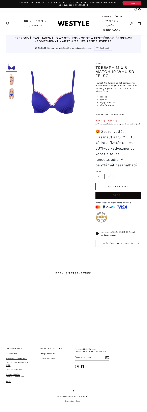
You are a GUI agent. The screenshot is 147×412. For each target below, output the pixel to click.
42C (109, 176)
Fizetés (118, 195)
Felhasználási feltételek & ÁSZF (17, 364)
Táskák (111, 21)
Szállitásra (113, 124)
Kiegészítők (110, 16)
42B (100, 176)
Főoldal (98, 63)
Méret (99, 171)
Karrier (8, 381)
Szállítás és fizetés (14, 370)
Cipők (111, 25)
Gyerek (34, 25)
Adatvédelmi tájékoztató (16, 358)
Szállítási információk (118, 243)
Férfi (40, 21)
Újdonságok (111, 30)
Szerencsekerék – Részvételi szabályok (15, 375)
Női (26, 21)
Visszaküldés (11, 354)
